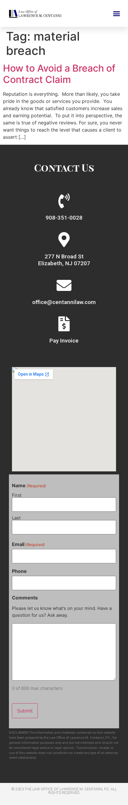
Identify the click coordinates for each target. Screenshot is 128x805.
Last (16, 517)
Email (28, 544)
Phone (19, 571)
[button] (116, 13)
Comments (25, 597)
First (16, 494)
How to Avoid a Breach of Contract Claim (59, 73)
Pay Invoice (64, 340)
